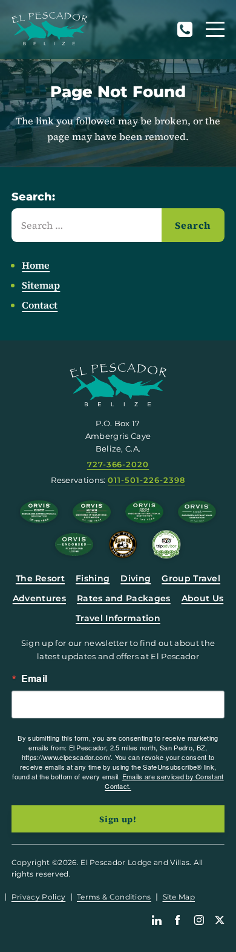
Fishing (93, 578)
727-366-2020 (184, 29)
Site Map (179, 896)
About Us (203, 598)
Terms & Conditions (114, 896)
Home (36, 265)
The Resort (40, 578)
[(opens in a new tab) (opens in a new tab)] (166, 544)
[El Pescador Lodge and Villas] (49, 28)
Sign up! (118, 819)
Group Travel (191, 578)
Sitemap (41, 285)
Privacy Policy (38, 896)
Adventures (39, 598)
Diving (135, 578)
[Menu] (215, 29)
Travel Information (118, 618)
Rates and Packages (124, 598)
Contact (39, 304)
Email (34, 678)
